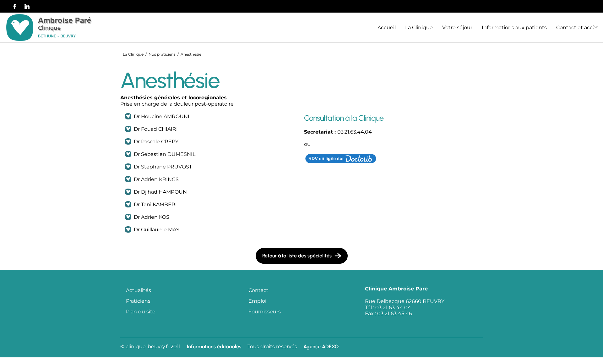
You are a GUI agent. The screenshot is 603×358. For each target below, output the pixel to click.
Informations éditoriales (214, 347)
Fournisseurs (264, 312)
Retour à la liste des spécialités (297, 256)
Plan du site (140, 312)
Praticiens (138, 301)
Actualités (138, 290)
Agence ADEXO (321, 347)
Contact (258, 290)
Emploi (257, 301)
